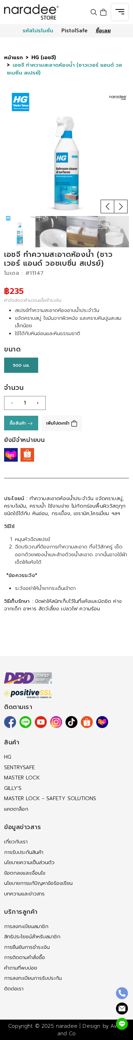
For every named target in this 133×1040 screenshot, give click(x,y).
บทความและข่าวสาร (24, 893)
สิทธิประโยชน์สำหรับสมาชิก (32, 936)
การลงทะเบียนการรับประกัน (33, 978)
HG (7, 757)
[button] (107, 206)
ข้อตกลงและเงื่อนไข (24, 873)
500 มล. (21, 365)
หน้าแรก (13, 57)
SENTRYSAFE (19, 767)
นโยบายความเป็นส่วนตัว (29, 862)
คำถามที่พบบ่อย (20, 968)
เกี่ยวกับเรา (16, 841)
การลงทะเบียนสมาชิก (26, 926)
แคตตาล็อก (16, 809)
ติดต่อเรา (14, 988)
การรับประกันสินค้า (23, 852)
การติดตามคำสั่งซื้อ (24, 957)
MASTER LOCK (22, 777)
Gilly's (12, 788)
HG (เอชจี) (43, 57)
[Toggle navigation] (120, 12)
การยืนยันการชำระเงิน (27, 947)
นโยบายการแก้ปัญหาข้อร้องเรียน (38, 883)
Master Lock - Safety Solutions (50, 798)
